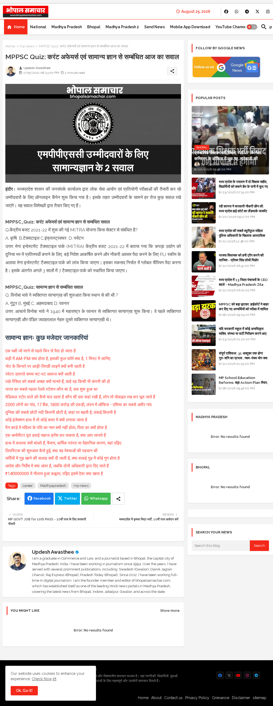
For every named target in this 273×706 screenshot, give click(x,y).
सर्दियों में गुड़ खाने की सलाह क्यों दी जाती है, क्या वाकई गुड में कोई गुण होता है (62, 458)
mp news (26, 46)
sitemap (259, 698)
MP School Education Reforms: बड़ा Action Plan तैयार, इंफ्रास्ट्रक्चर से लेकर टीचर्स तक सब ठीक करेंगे (243, 385)
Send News (154, 27)
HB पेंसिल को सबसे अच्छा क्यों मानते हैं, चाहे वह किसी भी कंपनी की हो (57, 381)
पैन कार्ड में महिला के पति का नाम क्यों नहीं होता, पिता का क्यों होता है (56, 427)
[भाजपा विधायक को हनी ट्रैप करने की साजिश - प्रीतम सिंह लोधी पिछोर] (204, 261)
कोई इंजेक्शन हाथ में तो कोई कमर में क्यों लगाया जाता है (46, 419)
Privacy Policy (197, 698)
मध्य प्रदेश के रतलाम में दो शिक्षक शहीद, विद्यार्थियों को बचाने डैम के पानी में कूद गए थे (243, 186)
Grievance (220, 698)
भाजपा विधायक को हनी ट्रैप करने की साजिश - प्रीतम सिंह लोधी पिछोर (241, 257)
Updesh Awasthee (53, 552)
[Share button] (118, 499)
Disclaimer (241, 698)
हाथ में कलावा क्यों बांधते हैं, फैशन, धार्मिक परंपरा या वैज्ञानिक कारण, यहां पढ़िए (63, 443)
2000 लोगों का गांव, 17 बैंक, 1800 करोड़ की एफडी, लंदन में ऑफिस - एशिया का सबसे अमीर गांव (78, 404)
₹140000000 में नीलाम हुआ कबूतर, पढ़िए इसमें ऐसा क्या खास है (54, 473)
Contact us (173, 698)
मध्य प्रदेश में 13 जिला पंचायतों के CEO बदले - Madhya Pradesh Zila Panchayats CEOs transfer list (243, 287)
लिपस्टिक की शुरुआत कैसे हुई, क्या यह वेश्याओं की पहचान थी (51, 450)
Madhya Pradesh (66, 27)
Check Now (42, 679)
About (156, 698)
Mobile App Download (190, 27)
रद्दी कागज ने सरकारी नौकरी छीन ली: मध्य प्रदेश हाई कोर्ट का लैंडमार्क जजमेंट (243, 208)
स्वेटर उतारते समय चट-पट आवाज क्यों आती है (40, 374)
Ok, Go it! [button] (24, 690)
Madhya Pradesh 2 (122, 27)
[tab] (15, 26)
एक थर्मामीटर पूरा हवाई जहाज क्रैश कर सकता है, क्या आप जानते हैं (55, 435)
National (38, 27)
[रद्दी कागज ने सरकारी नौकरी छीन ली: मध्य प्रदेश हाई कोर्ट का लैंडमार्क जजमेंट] (204, 212)
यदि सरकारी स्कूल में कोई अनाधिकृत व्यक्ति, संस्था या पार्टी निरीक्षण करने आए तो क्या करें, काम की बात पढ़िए (243, 333)
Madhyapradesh (53, 486)
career (28, 486)
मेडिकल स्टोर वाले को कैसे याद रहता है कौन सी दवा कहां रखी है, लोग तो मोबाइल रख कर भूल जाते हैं (80, 396)
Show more (170, 611)
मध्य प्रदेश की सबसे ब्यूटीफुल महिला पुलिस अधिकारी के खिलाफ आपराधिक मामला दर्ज (242, 235)
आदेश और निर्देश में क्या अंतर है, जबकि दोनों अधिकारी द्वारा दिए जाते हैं (57, 465)
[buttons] (226, 11)
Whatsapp (99, 498)
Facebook (42, 498)
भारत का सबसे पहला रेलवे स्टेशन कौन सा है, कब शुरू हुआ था (51, 389)
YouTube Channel (231, 27)
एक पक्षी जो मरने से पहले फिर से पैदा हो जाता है (40, 350)
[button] (252, 27)
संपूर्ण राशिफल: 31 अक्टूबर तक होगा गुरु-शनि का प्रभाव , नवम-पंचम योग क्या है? (243, 358)
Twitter (70, 498)
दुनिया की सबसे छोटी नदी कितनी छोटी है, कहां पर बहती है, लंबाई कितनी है (60, 412)
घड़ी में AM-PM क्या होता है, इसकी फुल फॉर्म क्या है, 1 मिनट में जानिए (57, 358)
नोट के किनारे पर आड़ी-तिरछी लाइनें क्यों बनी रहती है (45, 366)
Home (19, 27)
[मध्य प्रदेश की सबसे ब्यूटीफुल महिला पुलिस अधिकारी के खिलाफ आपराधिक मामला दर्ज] (204, 237)
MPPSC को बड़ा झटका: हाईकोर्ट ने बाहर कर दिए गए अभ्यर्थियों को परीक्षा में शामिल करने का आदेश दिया (244, 309)
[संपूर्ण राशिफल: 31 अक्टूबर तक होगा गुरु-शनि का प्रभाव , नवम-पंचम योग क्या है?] (204, 359)
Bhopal (93, 27)
